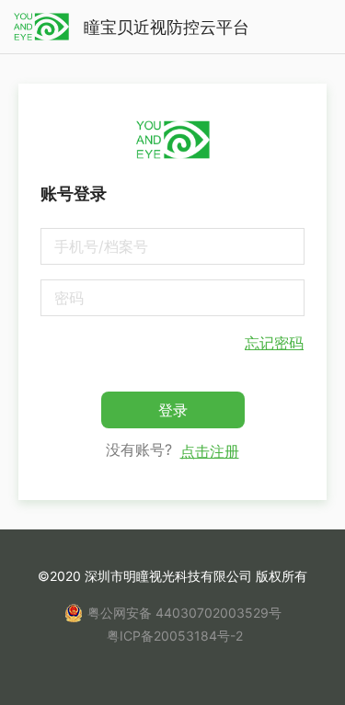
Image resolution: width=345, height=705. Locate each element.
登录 (173, 410)
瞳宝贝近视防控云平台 (166, 27)
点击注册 (209, 451)
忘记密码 (274, 343)
